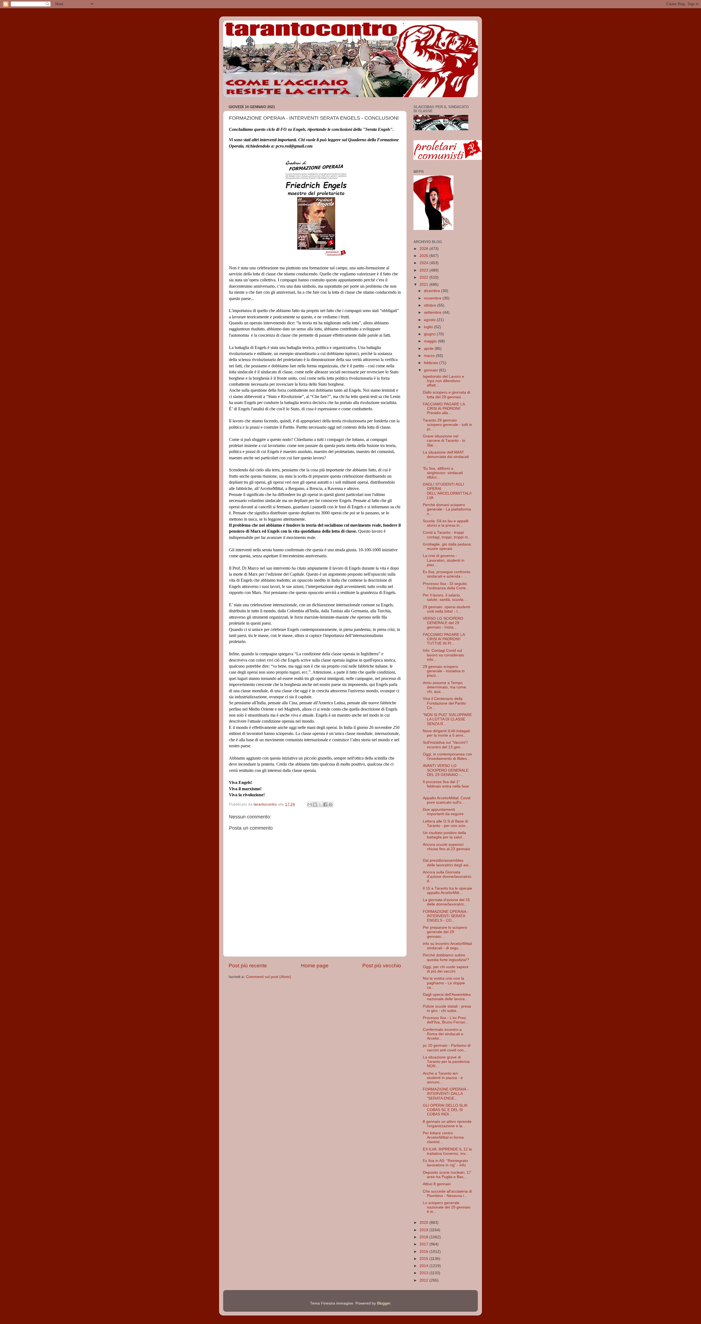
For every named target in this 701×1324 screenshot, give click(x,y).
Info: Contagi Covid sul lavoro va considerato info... (443, 654)
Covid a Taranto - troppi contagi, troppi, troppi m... (447, 534)
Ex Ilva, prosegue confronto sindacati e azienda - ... (446, 574)
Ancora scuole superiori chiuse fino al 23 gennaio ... (446, 849)
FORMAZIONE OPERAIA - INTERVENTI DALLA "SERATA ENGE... (446, 1093)
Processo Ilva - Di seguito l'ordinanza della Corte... (446, 586)
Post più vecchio (381, 965)
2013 (424, 1273)
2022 (424, 277)
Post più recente (248, 965)
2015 (424, 1259)
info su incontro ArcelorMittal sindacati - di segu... (447, 946)
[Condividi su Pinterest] (330, 804)
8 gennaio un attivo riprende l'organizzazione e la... (447, 1124)
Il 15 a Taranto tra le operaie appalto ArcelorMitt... (447, 890)
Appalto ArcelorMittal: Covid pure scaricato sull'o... (446, 800)
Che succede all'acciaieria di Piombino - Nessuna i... (447, 1193)
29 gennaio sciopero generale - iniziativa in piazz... (444, 671)
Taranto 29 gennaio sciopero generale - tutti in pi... (447, 424)
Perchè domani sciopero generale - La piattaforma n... (447, 509)
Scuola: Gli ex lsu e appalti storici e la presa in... (446, 523)
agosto (430, 320)
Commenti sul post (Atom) (268, 977)
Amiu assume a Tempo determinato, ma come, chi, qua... (445, 687)
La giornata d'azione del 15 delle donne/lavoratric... (446, 902)
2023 (424, 270)
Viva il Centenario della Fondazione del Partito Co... (444, 703)
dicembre (432, 291)
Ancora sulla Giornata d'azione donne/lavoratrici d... (447, 876)
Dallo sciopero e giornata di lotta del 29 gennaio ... (446, 394)
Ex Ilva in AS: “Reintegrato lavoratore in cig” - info (445, 1163)
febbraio (431, 363)
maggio (431, 341)
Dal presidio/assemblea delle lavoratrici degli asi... (447, 862)
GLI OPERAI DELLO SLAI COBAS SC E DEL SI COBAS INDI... (445, 1109)
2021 (424, 284)
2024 (424, 263)
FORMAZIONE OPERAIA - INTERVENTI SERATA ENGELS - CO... (446, 916)
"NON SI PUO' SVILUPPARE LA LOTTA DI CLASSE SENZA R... (447, 719)
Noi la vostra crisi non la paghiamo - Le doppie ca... (444, 982)
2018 (424, 1237)
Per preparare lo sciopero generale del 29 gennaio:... (445, 931)
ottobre (430, 305)
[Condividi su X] (320, 804)
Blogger (383, 1303)
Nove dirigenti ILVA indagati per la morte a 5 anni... (446, 733)
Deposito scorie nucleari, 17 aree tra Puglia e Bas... (447, 1174)
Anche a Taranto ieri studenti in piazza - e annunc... (443, 1077)
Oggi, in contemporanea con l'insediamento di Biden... (447, 756)
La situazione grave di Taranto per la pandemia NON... (446, 1061)
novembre (433, 298)
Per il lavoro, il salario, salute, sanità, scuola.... (445, 597)
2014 (424, 1266)
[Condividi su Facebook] (325, 804)
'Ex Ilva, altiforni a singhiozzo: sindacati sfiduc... (443, 472)
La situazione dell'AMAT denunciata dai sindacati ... (446, 456)
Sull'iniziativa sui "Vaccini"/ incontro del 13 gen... (445, 744)
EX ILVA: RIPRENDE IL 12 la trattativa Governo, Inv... (447, 1151)
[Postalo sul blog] (315, 804)
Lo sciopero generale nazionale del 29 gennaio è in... (446, 1207)
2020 (424, 1223)
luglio (429, 327)
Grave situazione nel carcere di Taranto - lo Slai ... (444, 440)
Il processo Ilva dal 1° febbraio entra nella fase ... (446, 786)
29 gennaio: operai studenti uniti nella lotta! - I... (446, 609)
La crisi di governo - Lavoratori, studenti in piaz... (443, 560)
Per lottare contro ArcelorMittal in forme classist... (443, 1137)
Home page (315, 965)
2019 (424, 1230)
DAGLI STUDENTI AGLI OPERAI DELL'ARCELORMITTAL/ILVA (447, 491)
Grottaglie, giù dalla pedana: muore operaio (447, 546)
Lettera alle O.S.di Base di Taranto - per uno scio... (446, 823)
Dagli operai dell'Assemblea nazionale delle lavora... (447, 997)
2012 (424, 1280)
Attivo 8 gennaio (437, 1184)
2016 (424, 1252)
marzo (430, 356)
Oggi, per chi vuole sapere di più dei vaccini (446, 969)
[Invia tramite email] (309, 804)
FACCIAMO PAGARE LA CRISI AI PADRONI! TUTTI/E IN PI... (444, 639)
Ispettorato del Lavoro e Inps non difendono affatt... (443, 380)
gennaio (431, 370)
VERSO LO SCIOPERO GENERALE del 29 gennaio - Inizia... (443, 622)
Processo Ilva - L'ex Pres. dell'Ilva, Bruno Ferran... (446, 1020)
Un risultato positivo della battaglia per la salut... (444, 835)
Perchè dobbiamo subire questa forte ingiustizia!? (446, 957)
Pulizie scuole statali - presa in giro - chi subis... (447, 1008)
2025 (424, 256)
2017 (424, 1244)
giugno (430, 334)
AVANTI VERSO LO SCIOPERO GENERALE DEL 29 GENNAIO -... (446, 770)
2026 (424, 249)
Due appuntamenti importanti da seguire (443, 811)
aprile (429, 349)
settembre (433, 312)
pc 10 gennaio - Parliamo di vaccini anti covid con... (446, 1047)
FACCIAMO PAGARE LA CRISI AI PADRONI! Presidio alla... (444, 408)
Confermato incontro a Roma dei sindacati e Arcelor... (443, 1034)
